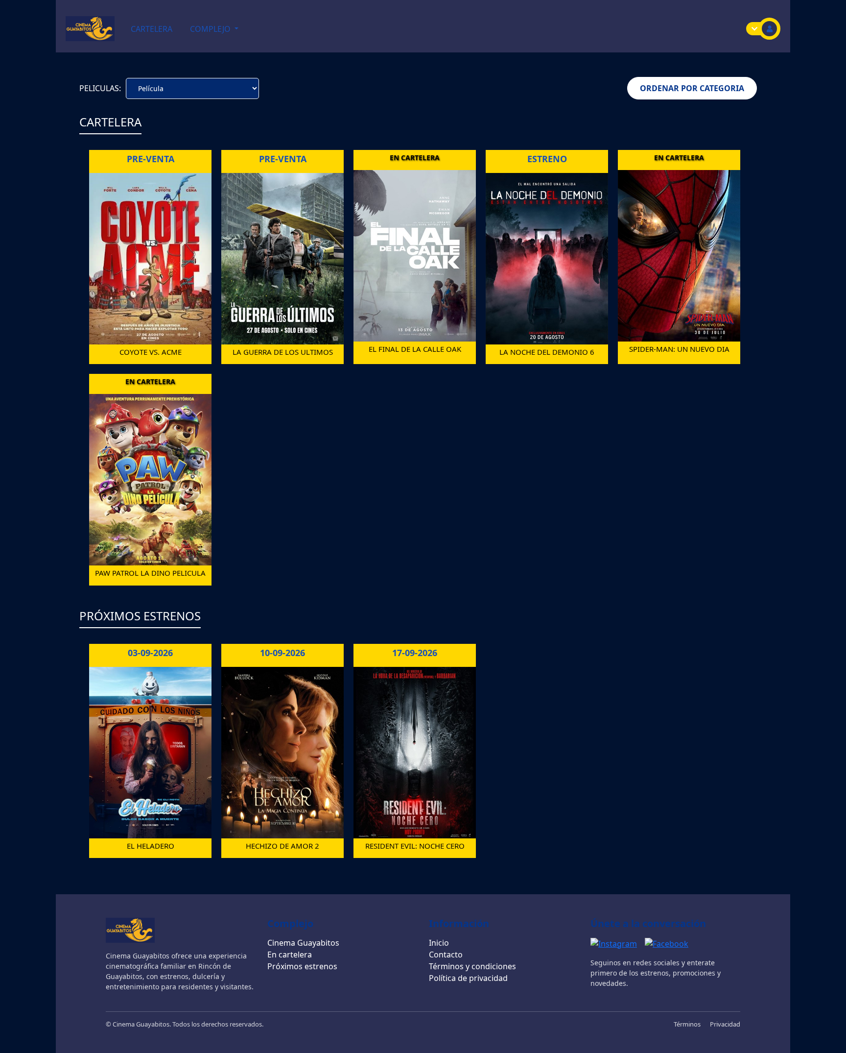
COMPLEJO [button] (211, 29)
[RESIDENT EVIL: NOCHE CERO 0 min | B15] (414, 751)
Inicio (439, 942)
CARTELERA (151, 29)
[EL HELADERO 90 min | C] (150, 751)
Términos (688, 1024)
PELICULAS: (100, 88)
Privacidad (725, 1024)
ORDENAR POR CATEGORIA (692, 88)
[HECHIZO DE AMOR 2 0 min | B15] (282, 751)
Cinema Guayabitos (303, 942)
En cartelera (289, 954)
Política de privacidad (468, 978)
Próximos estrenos (302, 966)
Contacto (446, 954)
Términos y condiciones (472, 966)
